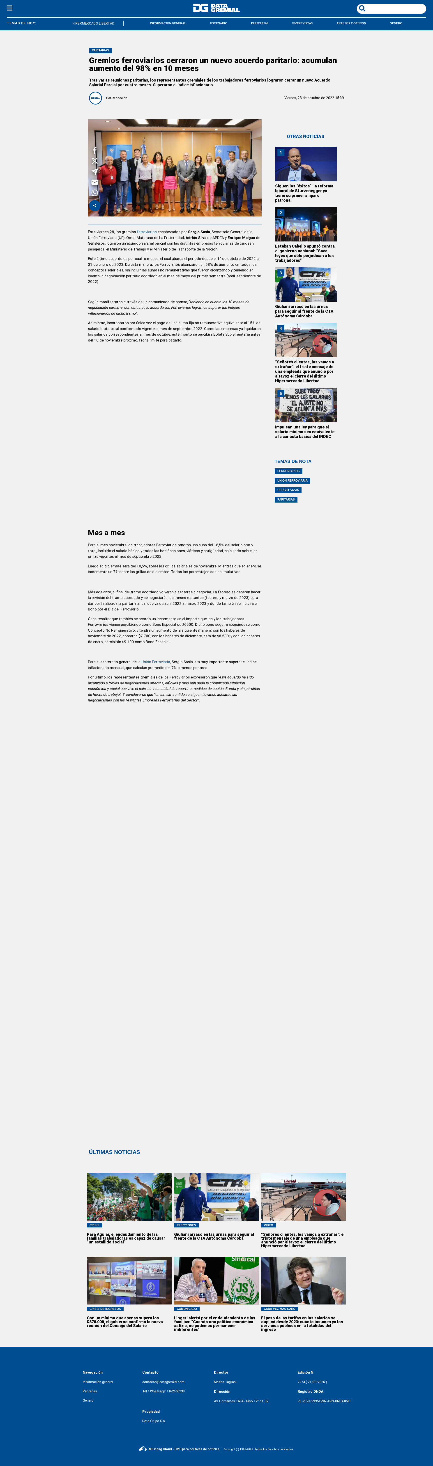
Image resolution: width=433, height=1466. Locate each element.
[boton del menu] (10, 8)
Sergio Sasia (288, 490)
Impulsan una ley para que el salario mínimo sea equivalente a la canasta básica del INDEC (304, 432)
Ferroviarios (288, 471)
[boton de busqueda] (362, 8)
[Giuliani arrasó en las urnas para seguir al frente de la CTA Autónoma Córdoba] (306, 284)
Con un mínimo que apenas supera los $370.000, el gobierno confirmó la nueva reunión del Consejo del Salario (125, 1322)
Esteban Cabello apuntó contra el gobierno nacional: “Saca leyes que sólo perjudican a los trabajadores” (305, 253)
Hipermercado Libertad (85, 23)
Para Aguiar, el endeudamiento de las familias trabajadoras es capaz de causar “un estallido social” (126, 1238)
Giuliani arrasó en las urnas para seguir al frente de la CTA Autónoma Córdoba (304, 311)
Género (88, 1400)
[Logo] (216, 11)
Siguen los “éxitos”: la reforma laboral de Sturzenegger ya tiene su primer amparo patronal (304, 193)
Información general (98, 1382)
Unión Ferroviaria (155, 662)
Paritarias (286, 499)
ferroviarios (147, 232)
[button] (94, 151)
